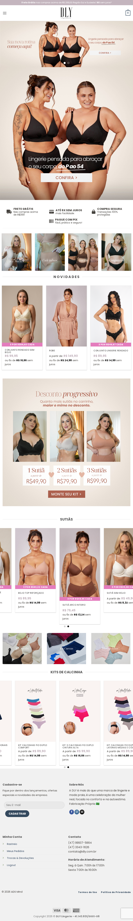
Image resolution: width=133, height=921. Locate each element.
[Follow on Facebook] (71, 812)
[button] (5, 13)
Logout (11, 865)
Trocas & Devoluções (20, 858)
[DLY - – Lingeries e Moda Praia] (66, 13)
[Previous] (7, 44)
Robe (52, 350)
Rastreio (12, 844)
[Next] (126, 44)
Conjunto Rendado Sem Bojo (19, 351)
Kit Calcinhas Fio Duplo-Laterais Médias (21, 746)
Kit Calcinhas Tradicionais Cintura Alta (111, 746)
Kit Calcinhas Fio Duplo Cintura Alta (64, 746)
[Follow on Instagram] (76, 812)
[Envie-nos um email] (82, 812)
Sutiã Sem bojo (14, 593)
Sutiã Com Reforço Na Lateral (63, 593)
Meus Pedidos (15, 851)
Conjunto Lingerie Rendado (111, 350)
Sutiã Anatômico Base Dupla (107, 593)
